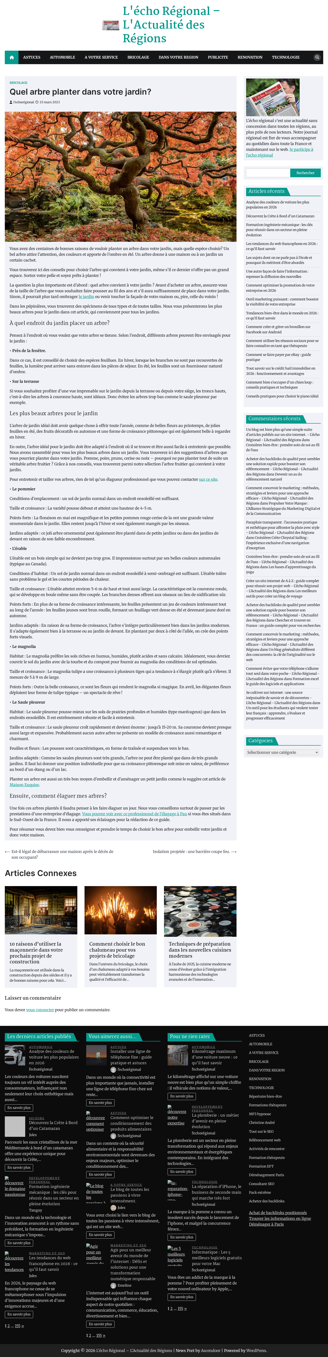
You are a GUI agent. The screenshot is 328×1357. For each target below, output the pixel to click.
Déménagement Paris (266, 1175)
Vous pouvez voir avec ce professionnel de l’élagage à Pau (134, 813)
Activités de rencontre (267, 1149)
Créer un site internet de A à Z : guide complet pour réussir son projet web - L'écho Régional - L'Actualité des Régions (282, 586)
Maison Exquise (24, 784)
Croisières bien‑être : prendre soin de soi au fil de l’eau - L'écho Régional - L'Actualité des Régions (282, 562)
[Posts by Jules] (113, 1207)
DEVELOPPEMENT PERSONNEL (44, 1180)
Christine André (262, 1122)
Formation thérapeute (267, 1158)
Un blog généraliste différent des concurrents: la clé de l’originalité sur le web (280, 654)
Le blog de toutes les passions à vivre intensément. (129, 1196)
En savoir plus (18, 1108)
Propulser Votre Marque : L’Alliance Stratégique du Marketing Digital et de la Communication (283, 508)
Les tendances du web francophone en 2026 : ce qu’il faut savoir (53, 1264)
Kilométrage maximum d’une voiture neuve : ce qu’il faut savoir (214, 1057)
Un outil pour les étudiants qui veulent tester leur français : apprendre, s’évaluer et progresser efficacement (282, 713)
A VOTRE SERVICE (101, 57)
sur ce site (208, 479)
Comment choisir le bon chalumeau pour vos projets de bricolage (117, 950)
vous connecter (40, 1009)
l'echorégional (23, 102)
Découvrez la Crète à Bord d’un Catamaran (280, 216)
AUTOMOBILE (62, 57)
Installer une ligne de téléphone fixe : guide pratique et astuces (131, 1057)
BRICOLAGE (138, 57)
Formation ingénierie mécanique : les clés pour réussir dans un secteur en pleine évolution (279, 230)
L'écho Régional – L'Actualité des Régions (171, 25)
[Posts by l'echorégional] (113, 1069)
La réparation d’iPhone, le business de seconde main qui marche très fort (216, 1193)
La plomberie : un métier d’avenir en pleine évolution (215, 1121)
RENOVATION (250, 57)
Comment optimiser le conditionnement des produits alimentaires (131, 1124)
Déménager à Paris (266, 1224)
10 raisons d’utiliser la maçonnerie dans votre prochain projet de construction (36, 953)
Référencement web (265, 1140)
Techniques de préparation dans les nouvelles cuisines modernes (200, 950)
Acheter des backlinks (267, 1201)
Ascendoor (210, 1350)
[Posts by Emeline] (113, 1285)
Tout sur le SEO (261, 1131)
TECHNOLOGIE (286, 57)
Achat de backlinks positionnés (278, 1212)
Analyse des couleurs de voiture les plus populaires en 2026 (54, 1057)
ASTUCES (31, 57)
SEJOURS (37, 1118)
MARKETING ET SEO (47, 1253)
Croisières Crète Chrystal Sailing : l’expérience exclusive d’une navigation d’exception (277, 543)
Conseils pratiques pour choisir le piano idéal (282, 396)
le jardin (86, 296)
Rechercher (306, 173)
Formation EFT (261, 1166)
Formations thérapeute (267, 1105)
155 (17, 1325)
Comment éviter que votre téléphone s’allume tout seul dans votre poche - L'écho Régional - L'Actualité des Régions (282, 673)
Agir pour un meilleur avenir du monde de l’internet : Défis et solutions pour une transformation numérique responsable (132, 1264)
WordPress (256, 1350)
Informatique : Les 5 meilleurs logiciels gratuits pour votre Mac (217, 1258)
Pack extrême (260, 1192)
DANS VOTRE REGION (178, 57)
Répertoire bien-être (265, 1096)
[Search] (317, 57)
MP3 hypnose (260, 1114)
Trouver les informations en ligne (280, 1218)
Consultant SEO (261, 1184)
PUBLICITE (218, 57)
